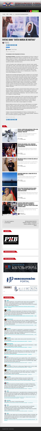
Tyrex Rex (9, 309)
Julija (8, 300)
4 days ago (30, 341)
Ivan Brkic (8, 400)
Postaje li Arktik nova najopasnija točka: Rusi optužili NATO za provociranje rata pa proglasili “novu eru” (28, 131)
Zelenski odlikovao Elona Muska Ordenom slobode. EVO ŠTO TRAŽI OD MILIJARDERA (17, 380)
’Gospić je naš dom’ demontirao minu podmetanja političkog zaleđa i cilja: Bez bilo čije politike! (19, 315)
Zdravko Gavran (10, 319)
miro (7, 356)
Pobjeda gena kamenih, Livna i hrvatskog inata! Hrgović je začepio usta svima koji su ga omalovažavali (27, 145)
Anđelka (21, 138)
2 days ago (9, 307)
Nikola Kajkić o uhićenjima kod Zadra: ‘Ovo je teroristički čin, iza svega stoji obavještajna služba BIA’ (19, 419)
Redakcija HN (7, 42)
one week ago (30, 402)
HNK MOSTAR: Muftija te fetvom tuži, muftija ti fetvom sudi (28, 159)
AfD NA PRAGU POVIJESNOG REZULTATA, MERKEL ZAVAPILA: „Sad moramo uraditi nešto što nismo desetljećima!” (27, 189)
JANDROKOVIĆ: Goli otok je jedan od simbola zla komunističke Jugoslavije (15, 402)
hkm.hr (7, 117)
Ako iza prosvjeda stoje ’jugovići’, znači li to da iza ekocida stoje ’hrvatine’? (15, 341)
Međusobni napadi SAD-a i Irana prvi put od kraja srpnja (27, 174)
